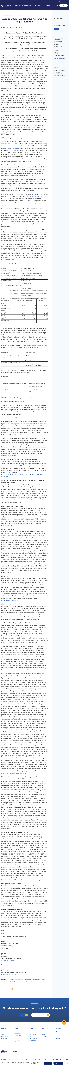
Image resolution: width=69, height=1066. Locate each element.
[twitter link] (54, 1060)
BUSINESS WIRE (24, 56)
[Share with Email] (16, 27)
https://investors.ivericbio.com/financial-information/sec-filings (20, 880)
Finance (43, 979)
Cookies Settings (48, 1063)
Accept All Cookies (58, 1063)
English (56, 28)
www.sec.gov (20, 811)
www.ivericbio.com (32, 619)
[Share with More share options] (22, 27)
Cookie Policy (34, 1063)
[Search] (59, 2)
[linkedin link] (57, 1060)
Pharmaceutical (36, 979)
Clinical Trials (29, 982)
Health (11, 982)
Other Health (36, 982)
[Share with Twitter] (10, 27)
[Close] (67, 1063)
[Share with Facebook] (13, 27)
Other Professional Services (16, 979)
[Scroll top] (64, 1022)
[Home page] (6, 6)
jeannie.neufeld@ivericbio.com (8, 974)
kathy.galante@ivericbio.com (8, 960)
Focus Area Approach (13, 148)
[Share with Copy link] (19, 27)
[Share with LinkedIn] (7, 27)
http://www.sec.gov (8, 259)
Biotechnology (28, 979)
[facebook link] (63, 1060)
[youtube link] (60, 1059)
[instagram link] (67, 1060)
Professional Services (19, 982)
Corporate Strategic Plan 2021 (36, 196)
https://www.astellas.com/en (10, 600)
